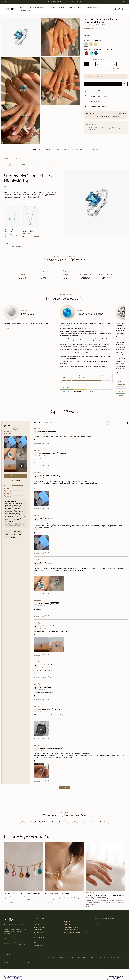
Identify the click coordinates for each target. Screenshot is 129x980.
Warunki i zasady (39, 945)
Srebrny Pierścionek (11, 192)
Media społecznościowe (71, 927)
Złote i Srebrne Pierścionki (24, 15)
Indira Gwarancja (38, 935)
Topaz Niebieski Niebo (90, 314)
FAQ (35, 922)
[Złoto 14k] (95, 44)
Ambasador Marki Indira (71, 929)
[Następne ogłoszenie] (124, 2)
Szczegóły (122, 113)
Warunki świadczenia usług (48, 963)
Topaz (6, 534)
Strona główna (9, 15)
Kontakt (36, 940)
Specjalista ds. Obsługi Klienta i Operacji (75, 932)
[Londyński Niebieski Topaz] (96, 53)
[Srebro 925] (86, 44)
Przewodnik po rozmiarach (120, 68)
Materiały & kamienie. (73, 149)
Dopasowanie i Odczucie (49, 149)
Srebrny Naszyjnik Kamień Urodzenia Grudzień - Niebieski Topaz (29, 231)
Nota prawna (71, 963)
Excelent (13, 537)
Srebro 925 (72, 822)
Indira (10, 963)
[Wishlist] (111, 9)
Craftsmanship (17, 531)
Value (6, 537)
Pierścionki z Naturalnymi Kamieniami (46, 15)
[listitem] (10, 442)
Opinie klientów (93, 149)
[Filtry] (109, 423)
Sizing (19, 534)
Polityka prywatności (33, 963)
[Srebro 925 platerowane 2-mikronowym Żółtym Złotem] (91, 44)
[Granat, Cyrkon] (86, 53)
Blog (35, 942)
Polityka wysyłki (61, 963)
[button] (23, 7)
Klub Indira (37, 924)
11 (120, 64)
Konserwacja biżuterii (40, 927)
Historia (32, 149)
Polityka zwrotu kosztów (19, 963)
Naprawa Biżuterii (39, 937)
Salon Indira (67, 924)
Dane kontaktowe (81, 963)
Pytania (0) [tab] (48, 422)
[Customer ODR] (115, 977)
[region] (64, 351)
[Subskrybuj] (123, 924)
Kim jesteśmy (68, 922)
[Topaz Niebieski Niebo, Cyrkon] (91, 53)
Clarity (13, 534)
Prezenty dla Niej (57, 822)
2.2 (22, 277)
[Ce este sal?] (13, 977)
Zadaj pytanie (15, 480)
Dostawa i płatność (39, 932)
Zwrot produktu (38, 929)
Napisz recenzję (15, 476)
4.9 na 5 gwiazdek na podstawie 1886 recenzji (21, 943)
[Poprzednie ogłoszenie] (5, 2)
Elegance (7, 531)
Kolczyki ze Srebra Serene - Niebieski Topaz (11, 230)
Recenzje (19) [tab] (38, 422)
